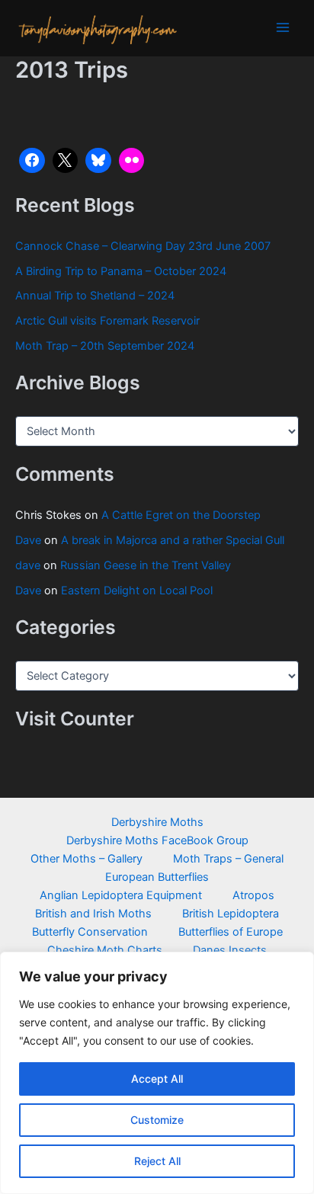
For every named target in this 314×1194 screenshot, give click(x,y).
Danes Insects (230, 950)
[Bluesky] (98, 161)
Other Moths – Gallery (86, 859)
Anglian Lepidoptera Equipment (121, 895)
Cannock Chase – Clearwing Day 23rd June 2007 (143, 246)
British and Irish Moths (93, 913)
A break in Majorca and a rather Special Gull (172, 540)
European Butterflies (157, 877)
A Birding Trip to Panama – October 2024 (120, 271)
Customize (157, 1119)
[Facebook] (32, 161)
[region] (157, 1073)
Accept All (157, 1078)
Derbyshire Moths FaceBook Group (157, 840)
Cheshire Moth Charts (104, 950)
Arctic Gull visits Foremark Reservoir (107, 321)
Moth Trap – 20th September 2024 (104, 346)
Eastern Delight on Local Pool (137, 590)
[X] (65, 161)
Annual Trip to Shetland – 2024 (95, 296)
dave (27, 565)
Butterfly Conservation (90, 932)
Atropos (253, 895)
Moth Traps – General (228, 859)
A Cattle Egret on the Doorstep (181, 515)
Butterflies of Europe (230, 932)
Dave (28, 540)
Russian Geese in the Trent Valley (145, 565)
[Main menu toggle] (283, 27)
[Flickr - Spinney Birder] (132, 161)
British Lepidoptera (230, 913)
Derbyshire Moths (157, 822)
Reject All (157, 1160)
